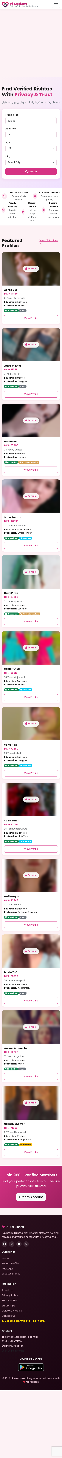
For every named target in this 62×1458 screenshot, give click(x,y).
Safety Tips (8, 1305)
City (7, 156)
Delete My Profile (12, 1310)
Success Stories (11, 1273)
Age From (10, 128)
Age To (9, 142)
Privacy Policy (10, 1295)
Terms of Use (9, 1300)
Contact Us (8, 1316)
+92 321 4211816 (13, 1341)
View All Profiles (48, 240)
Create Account (31, 1197)
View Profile (31, 318)
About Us (7, 1290)
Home (5, 1258)
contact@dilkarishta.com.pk (21, 1337)
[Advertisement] (31, 43)
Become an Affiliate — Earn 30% (24, 1321)
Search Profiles (11, 1263)
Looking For (11, 114)
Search (32, 171)
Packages (7, 1268)
